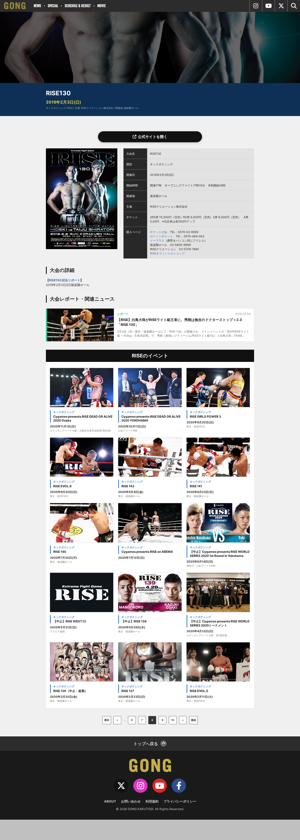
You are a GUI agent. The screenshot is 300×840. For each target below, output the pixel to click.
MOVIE (101, 6)
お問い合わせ (131, 801)
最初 (106, 720)
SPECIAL (53, 6)
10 (172, 720)
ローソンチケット (161, 236)
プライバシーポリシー (179, 801)
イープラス (157, 240)
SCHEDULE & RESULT (78, 6)
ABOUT (110, 801)
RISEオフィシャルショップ (167, 253)
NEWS (37, 6)
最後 (193, 720)
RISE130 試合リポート (64, 280)
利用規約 (152, 801)
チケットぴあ (158, 232)
